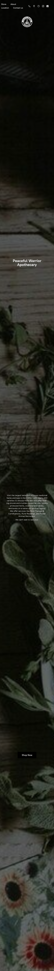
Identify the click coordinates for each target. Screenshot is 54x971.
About (13, 4)
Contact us (18, 8)
